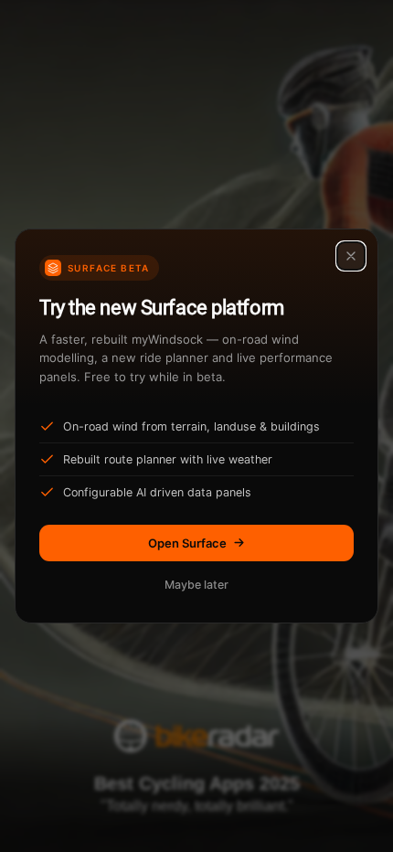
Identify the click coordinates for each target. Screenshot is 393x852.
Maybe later (196, 584)
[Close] (351, 256)
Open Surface (187, 543)
